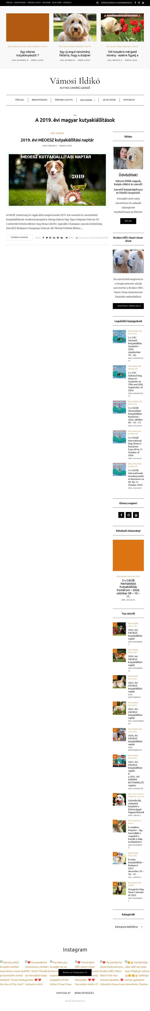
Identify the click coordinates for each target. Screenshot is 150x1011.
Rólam (128, 221)
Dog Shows (46, 3)
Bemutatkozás (20, 3)
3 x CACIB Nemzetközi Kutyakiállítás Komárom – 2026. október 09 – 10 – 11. (135, 415)
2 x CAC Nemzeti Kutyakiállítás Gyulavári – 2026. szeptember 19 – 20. (135, 346)
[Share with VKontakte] (61, 238)
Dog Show (132, 366)
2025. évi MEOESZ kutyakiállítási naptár (135, 634)
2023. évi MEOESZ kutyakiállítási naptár (135, 687)
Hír (19, 47)
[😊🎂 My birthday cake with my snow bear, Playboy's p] (137, 972)
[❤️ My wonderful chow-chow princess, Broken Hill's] (112, 972)
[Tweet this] (47, 238)
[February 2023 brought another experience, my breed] (12, 972)
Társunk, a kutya (34, 3)
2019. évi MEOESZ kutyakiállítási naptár (57, 139)
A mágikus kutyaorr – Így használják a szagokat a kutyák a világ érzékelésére (135, 834)
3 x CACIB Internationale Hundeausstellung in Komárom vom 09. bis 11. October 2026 (137, 477)
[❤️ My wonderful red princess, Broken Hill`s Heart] (37, 972)
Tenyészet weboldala (129, 306)
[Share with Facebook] (43, 238)
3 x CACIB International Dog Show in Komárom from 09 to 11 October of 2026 (135, 446)
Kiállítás (26, 47)
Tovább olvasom (19, 237)
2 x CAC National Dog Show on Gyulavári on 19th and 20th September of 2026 (135, 381)
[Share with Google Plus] (50, 238)
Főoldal (9, 3)
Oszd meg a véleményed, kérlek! (93, 238)
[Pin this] (58, 238)
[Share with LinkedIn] (54, 238)
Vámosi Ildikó (37, 60)
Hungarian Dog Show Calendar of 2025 (136, 892)
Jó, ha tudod (57, 3)
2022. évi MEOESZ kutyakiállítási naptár (135, 713)
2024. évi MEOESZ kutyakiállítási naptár (135, 660)
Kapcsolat (67, 3)
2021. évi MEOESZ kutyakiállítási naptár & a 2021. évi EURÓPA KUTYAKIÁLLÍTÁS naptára (137, 773)
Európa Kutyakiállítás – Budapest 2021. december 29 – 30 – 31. (136, 866)
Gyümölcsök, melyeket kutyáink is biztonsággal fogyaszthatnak (136, 806)
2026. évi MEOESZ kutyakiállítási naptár (135, 740)
